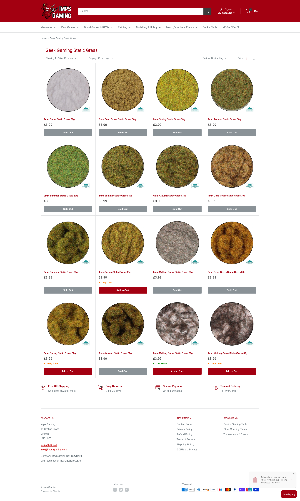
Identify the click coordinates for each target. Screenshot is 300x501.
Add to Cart (122, 290)
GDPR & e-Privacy (187, 449)
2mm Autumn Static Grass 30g (224, 119)
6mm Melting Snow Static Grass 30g (173, 353)
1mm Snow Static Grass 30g (59, 119)
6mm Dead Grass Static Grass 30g (226, 272)
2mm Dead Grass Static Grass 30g (117, 119)
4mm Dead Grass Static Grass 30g (226, 195)
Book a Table (210, 27)
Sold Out (68, 132)
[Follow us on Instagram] (127, 490)
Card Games (68, 27)
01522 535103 (49, 445)
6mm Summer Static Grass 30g (61, 272)
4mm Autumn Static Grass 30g (169, 195)
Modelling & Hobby (146, 27)
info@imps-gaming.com (54, 449)
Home (44, 38)
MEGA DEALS (231, 27)
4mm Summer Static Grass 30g (115, 195)
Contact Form (184, 424)
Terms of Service (186, 439)
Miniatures (46, 27)
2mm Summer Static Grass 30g (61, 195)
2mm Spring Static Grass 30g (169, 119)
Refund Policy (184, 434)
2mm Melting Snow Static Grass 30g (173, 272)
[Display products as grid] (248, 58)
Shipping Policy (185, 444)
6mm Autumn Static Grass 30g (115, 353)
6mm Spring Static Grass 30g (60, 353)
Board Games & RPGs (96, 27)
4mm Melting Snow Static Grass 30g (227, 353)
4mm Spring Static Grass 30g (114, 272)
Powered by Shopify (50, 491)
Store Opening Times (235, 429)
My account (225, 12)
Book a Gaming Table (235, 424)
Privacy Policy (184, 429)
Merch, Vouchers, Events (180, 27)
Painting (122, 27)
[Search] (207, 11)
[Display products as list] (253, 58)
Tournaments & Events (235, 434)
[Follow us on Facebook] (115, 490)
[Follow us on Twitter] (121, 490)
